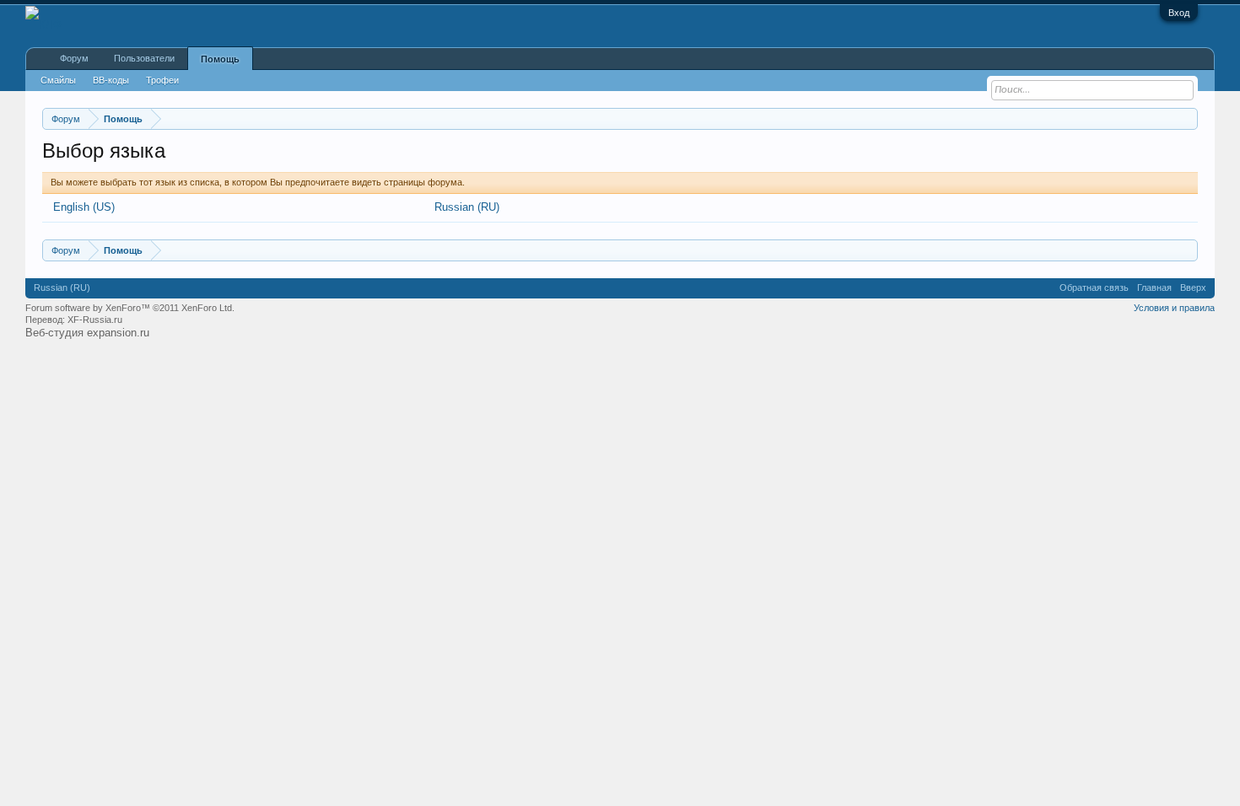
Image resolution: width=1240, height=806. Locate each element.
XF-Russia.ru (94, 319)
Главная (1154, 287)
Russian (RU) (466, 207)
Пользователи (144, 58)
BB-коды (111, 80)
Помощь (220, 59)
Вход (1178, 13)
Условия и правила (1174, 308)
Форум (74, 58)
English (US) (84, 207)
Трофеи (162, 80)
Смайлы (58, 80)
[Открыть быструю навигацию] (1187, 118)
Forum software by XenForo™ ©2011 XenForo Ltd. (130, 308)
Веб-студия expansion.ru (87, 332)
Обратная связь (1094, 287)
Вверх (1193, 287)
